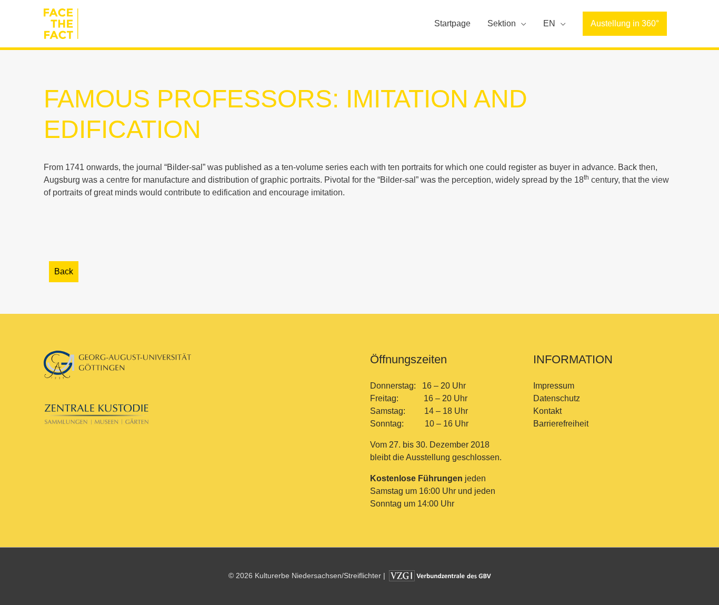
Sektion (501, 23)
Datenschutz (556, 398)
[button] (625, 24)
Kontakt (547, 410)
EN (549, 23)
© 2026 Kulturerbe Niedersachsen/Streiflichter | (307, 575)
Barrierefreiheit (560, 423)
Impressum (553, 385)
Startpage (452, 23)
